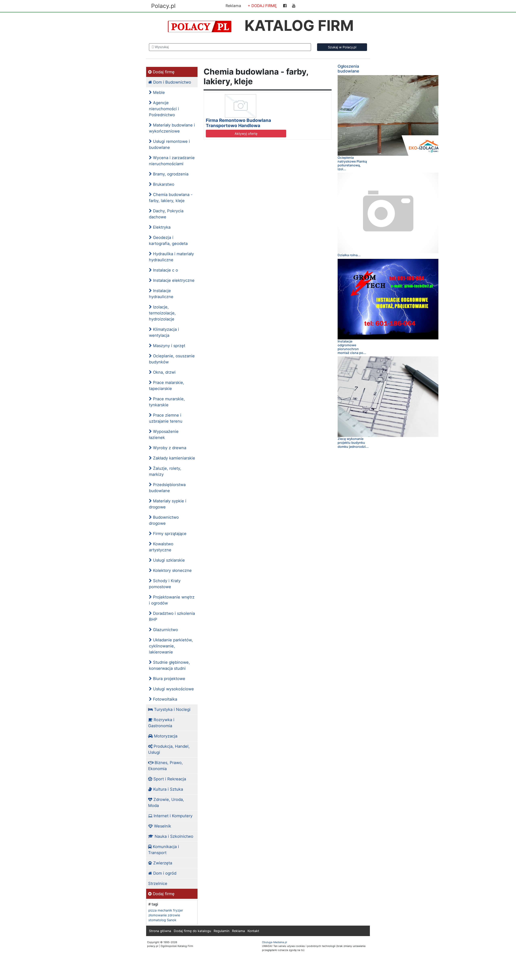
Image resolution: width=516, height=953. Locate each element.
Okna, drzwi (164, 372)
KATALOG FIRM (299, 25)
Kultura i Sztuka (167, 789)
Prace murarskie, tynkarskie (167, 401)
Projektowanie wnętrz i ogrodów (172, 600)
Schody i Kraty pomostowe (165, 583)
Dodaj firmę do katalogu (192, 931)
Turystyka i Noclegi (171, 709)
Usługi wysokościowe (173, 688)
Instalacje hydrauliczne (161, 293)
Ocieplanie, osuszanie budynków (172, 359)
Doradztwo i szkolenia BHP (172, 616)
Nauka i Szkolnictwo (173, 836)
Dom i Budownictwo (171, 82)
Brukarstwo (163, 184)
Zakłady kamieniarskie (173, 458)
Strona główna (160, 931)
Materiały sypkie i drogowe (167, 504)
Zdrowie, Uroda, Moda (166, 802)
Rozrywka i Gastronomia (161, 722)
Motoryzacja (165, 736)
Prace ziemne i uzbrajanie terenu (165, 418)
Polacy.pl (163, 5)
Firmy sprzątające (169, 533)
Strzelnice (157, 883)
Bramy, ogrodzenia (170, 174)
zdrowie (174, 915)
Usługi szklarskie (168, 560)
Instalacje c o (165, 270)
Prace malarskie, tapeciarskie (166, 385)
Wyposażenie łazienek (164, 434)
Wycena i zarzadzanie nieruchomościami (172, 160)
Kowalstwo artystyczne (161, 546)
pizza (152, 910)
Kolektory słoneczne (172, 570)
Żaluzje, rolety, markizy (165, 471)
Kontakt (253, 931)
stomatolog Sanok (162, 920)
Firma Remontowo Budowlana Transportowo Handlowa (238, 123)
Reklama (233, 5)
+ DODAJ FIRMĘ (262, 5)
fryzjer (178, 910)
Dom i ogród (164, 873)
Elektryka (161, 227)
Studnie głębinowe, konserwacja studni (169, 665)
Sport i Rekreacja (169, 779)
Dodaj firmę (163, 71)
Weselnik (162, 826)
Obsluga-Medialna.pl (274, 942)
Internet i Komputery (172, 815)
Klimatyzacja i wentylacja (164, 332)
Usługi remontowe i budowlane (169, 144)
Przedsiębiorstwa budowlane (167, 487)
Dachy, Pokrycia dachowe (166, 213)
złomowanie (157, 915)
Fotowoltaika (164, 699)
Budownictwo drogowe (164, 520)
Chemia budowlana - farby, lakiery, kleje (170, 197)
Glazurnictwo (165, 629)
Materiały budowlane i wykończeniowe (172, 128)
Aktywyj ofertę (246, 134)
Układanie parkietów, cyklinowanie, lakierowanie (171, 646)
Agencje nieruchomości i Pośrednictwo (164, 108)
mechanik (165, 910)
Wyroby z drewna (169, 447)
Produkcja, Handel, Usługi (169, 749)
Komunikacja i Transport (163, 849)
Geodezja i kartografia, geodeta (168, 240)
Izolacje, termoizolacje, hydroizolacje (162, 313)
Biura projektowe (168, 678)
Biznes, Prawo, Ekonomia (165, 765)
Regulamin (221, 931)
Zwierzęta (162, 863)
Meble (158, 92)
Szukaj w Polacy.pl (342, 47)
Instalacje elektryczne (173, 280)
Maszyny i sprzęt (168, 345)
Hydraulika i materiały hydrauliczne (171, 256)
